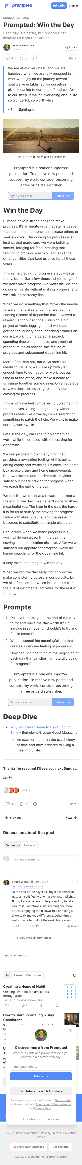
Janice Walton (21, 882)
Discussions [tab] (33, 975)
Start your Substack (30, 1147)
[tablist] (20, 845)
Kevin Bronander (23, 45)
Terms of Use (62, 1100)
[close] (70, 1030)
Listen (73, 47)
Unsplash (59, 156)
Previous (15, 817)
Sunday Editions (16, 17)
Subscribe (59, 5)
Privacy (45, 1133)
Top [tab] (8, 975)
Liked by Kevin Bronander (30, 886)
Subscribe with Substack (43, 1091)
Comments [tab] (13, 845)
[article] (41, 996)
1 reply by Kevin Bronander (34, 937)
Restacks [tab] (29, 845)
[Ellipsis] (77, 881)
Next (68, 817)
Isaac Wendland (39, 156)
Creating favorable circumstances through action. (26, 994)
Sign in (73, 5)
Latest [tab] (18, 975)
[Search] (75, 975)
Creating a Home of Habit (24, 986)
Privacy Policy (43, 1108)
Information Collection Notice (53, 1104)
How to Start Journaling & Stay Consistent (28, 1017)
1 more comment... (15, 955)
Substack (21, 1156)
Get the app (61, 1147)
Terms (57, 1133)
